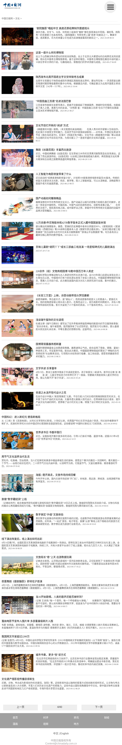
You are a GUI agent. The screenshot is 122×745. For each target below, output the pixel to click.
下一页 (99, 707)
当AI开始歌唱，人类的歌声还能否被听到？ (60, 596)
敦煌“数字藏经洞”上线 (14, 499)
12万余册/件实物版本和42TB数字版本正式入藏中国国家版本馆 (71, 222)
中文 (55, 733)
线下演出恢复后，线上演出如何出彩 (22, 539)
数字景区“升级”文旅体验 (49, 514)
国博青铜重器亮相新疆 (48, 344)
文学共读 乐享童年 (46, 368)
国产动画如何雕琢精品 (48, 198)
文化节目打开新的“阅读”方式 (52, 125)
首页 (15, 717)
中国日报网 (7, 18)
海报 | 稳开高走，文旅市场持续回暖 (56, 475)
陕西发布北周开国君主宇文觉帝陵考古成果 (60, 77)
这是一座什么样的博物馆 (50, 52)
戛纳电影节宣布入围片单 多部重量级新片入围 (27, 621)
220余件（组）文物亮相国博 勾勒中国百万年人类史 (65, 271)
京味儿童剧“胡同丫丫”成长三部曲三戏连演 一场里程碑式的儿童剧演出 (75, 247)
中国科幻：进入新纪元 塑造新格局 (21, 417)
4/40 (59, 707)
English (64, 733)
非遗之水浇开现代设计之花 (51, 392)
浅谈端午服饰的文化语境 (50, 319)
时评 (45, 717)
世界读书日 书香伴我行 (49, 432)
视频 (45, 724)
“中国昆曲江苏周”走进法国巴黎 (53, 101)
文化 (17, 18)
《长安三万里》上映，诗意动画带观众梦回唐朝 (62, 295)
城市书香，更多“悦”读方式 (51, 654)
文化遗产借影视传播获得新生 (18, 679)
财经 (106, 717)
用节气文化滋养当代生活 (16, 456)
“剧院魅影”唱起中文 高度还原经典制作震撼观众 (62, 28)
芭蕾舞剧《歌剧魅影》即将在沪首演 (22, 581)
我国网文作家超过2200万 (16, 636)
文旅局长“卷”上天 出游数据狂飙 (54, 557)
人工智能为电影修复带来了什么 (53, 174)
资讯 (76, 717)
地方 (76, 724)
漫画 (15, 724)
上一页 (20, 707)
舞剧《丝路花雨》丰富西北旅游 (53, 149)
